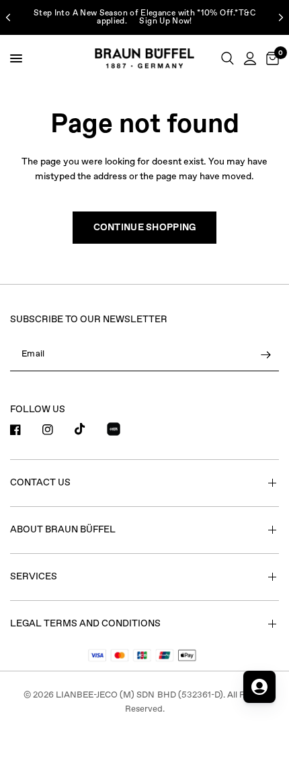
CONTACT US (40, 483)
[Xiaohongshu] (121, 431)
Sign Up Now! (165, 21)
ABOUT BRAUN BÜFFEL (63, 530)
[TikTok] (89, 429)
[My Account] (250, 58)
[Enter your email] (265, 355)
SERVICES (33, 577)
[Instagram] (57, 429)
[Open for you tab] (259, 687)
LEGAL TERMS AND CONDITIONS (85, 624)
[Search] (227, 58)
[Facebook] (25, 429)
